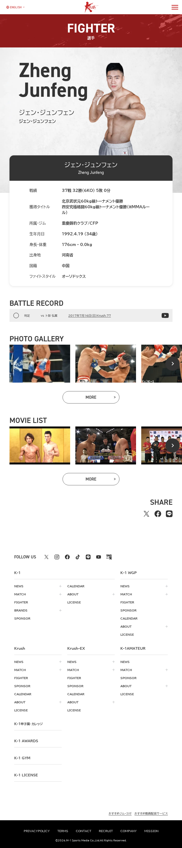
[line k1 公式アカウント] (88, 557)
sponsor (22, 618)
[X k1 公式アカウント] (46, 557)
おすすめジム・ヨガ (120, 813)
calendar (75, 586)
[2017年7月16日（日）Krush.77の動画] (165, 315)
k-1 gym (22, 758)
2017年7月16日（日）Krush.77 (89, 315)
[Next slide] (172, 364)
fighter (21, 602)
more (102, 398)
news (18, 586)
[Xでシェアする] (146, 513)
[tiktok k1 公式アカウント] (77, 557)
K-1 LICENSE (26, 775)
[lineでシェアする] (169, 513)
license (74, 602)
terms (62, 830)
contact (83, 830)
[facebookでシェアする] (158, 513)
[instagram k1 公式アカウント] (57, 557)
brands (20, 610)
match (20, 594)
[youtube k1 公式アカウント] (98, 557)
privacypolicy (37, 830)
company (128, 830)
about (72, 594)
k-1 (28, 724)
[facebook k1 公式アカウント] (67, 557)
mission (151, 830)
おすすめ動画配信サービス (151, 813)
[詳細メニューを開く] (175, 7)
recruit (106, 830)
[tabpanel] (39, 364)
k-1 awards (26, 741)
